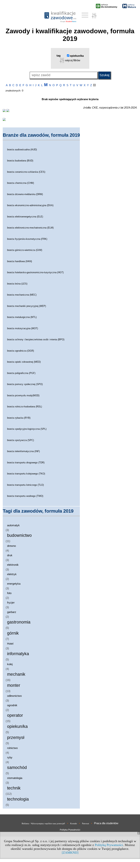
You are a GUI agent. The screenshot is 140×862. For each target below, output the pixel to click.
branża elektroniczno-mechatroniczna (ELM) (30, 227)
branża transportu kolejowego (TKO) (26, 473)
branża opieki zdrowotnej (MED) (24, 361)
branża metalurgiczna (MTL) (22, 317)
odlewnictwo (14, 695)
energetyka (13, 583)
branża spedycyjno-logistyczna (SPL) (26, 429)
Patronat (85, 823)
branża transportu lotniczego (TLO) (25, 485)
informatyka (18, 653)
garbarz (11, 612)
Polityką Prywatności (109, 845)
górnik (13, 633)
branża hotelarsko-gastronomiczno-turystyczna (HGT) (35, 272)
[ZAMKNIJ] (70, 852)
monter (13, 685)
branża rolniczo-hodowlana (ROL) (24, 406)
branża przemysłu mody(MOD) (23, 395)
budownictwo (19, 535)
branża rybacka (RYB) (18, 417)
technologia (18, 799)
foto (9, 593)
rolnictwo (12, 747)
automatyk (13, 525)
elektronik (13, 564)
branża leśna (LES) (17, 283)
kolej (10, 664)
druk (9, 555)
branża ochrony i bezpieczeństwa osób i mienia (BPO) (35, 339)
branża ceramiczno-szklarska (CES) (26, 172)
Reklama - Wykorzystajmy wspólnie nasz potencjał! (43, 823)
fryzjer (11, 602)
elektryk (12, 574)
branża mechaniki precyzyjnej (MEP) (26, 306)
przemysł (15, 737)
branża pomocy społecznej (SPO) (25, 384)
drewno (11, 545)
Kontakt (73, 823)
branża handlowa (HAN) (19, 261)
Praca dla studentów (106, 823)
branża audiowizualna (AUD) (22, 149)
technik (14, 788)
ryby (9, 757)
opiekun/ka (17, 726)
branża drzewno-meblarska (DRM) (25, 194)
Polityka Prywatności (70, 830)
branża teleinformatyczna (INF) (23, 451)
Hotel (10, 643)
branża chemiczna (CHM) (20, 183)
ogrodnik (12, 705)
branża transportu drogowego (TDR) (25, 462)
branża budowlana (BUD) (20, 160)
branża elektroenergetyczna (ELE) (25, 216)
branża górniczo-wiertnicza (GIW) (24, 250)
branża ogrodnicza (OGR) (20, 350)
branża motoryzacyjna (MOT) (22, 328)
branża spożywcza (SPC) (20, 440)
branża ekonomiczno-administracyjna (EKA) (30, 205)
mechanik (16, 674)
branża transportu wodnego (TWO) (25, 496)
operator (15, 715)
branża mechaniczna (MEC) (21, 294)
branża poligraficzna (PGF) (21, 373)
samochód (17, 767)
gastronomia (18, 622)
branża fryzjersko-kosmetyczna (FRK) (27, 239)
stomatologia (14, 777)
